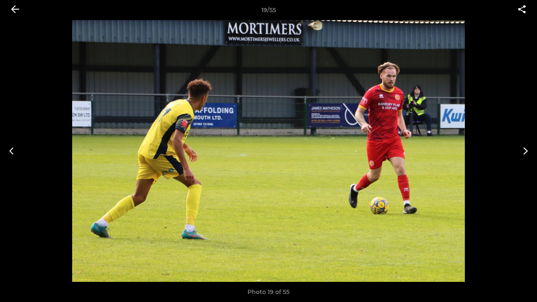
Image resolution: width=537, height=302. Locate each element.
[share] (522, 10)
